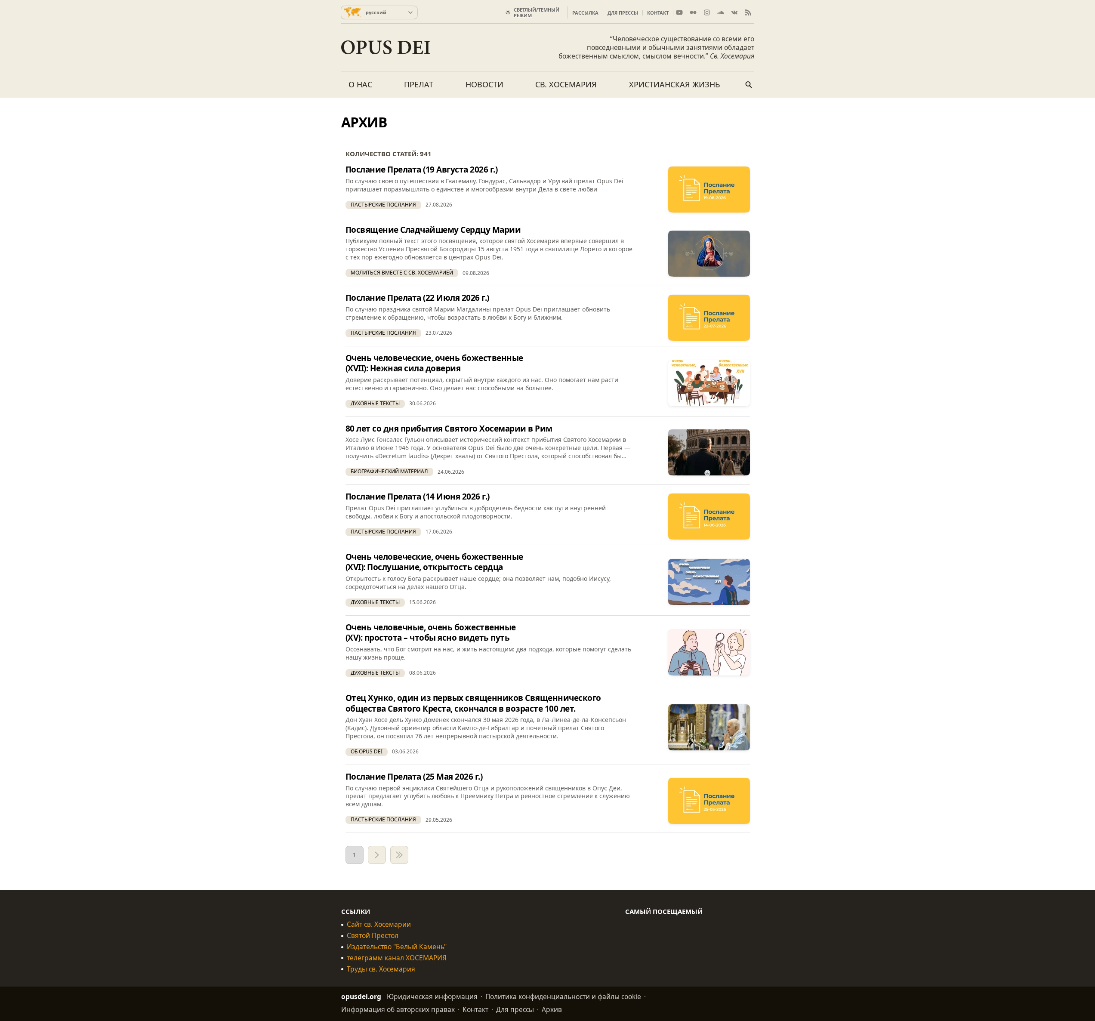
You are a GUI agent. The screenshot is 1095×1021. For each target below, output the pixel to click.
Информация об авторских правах (398, 1009)
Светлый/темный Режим (536, 12)
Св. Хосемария (566, 84)
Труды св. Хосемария (381, 969)
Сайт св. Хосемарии (379, 924)
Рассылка (585, 12)
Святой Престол (372, 935)
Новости (484, 84)
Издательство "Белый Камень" (397, 946)
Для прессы (623, 12)
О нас (360, 84)
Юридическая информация (432, 996)
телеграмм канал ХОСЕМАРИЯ (397, 957)
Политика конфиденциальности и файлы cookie (563, 996)
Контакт (658, 12)
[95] (399, 855)
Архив (552, 1009)
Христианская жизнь (674, 84)
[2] (377, 855)
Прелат (418, 84)
